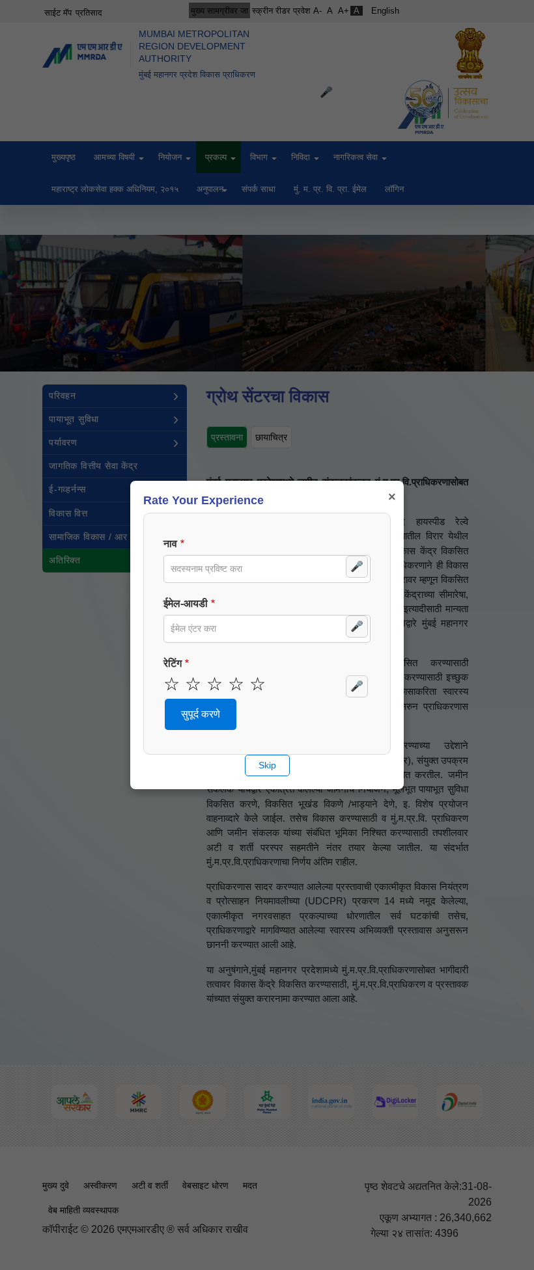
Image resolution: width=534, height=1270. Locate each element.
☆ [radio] (171, 684)
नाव (170, 543)
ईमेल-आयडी (185, 603)
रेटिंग (172, 663)
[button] (200, 714)
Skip (267, 765)
